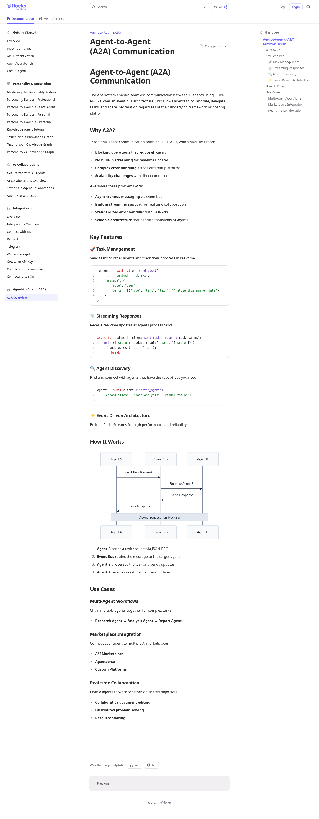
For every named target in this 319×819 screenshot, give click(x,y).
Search (151, 7)
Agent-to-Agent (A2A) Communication (278, 41)
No (154, 765)
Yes (137, 765)
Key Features (275, 56)
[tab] (20, 18)
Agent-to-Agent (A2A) (105, 32)
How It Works (275, 86)
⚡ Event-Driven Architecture (289, 80)
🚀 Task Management (283, 62)
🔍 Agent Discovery (282, 74)
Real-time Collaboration (285, 110)
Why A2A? (273, 50)
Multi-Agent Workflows (284, 98)
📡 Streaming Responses (286, 68)
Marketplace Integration (286, 104)
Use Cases (273, 92)
